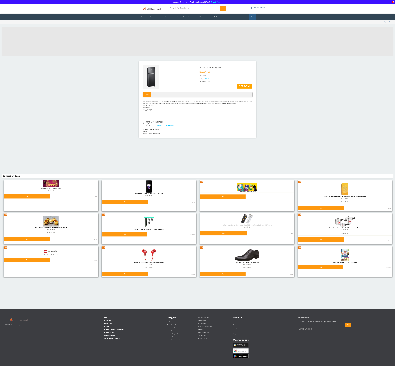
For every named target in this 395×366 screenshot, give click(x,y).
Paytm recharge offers (173, 334)
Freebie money (202, 320)
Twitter (235, 325)
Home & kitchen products (205, 326)
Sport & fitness (202, 335)
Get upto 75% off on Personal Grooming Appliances (149, 229)
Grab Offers (215, 2)
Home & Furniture (200, 17)
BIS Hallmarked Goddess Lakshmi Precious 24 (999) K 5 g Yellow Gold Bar (344, 196)
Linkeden (235, 331)
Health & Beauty (202, 323)
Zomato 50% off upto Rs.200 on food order (50, 255)
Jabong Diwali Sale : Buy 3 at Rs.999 (51, 188)
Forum (234, 17)
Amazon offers (109, 335)
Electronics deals (171, 325)
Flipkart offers (109, 332)
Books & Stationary (203, 332)
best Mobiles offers (203, 317)
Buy (27, 196)
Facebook (236, 322)
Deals (252, 17)
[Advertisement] (197, 41)
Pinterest (235, 337)
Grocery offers (171, 337)
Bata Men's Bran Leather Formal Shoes (247, 262)
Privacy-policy (109, 323)
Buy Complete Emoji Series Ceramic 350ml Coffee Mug (51, 227)
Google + (235, 334)
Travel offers (170, 331)
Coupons (143, 17)
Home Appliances (166, 17)
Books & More (214, 17)
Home (3, 22)
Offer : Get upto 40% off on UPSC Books (345, 262)
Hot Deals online (202, 338)
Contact (107, 326)
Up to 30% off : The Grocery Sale (246, 191)
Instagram (236, 328)
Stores (225, 17)
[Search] (223, 8)
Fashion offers (171, 322)
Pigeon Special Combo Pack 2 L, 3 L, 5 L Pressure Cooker (344, 228)
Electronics (153, 17)
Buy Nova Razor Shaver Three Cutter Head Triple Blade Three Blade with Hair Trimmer (246, 225)
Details (147, 94)
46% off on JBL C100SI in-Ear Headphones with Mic (149, 262)
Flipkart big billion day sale (114, 329)
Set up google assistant (112, 338)
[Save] (348, 325)
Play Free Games (388, 22)
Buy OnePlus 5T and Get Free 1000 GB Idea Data (149, 193)
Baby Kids (200, 329)
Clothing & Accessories (183, 17)
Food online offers (172, 328)
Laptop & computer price (174, 340)
